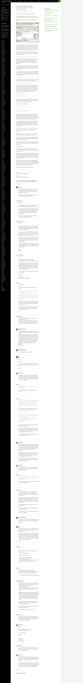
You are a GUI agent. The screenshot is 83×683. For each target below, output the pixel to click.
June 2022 (2, 78)
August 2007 (3, 268)
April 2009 (2, 245)
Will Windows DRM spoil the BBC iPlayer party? (51, 28)
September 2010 (3, 225)
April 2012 (2, 203)
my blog (20, 320)
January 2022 (3, 82)
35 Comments (30, 11)
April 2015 (2, 162)
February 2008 (3, 261)
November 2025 (3, 50)
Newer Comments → (19, 669)
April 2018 (2, 123)
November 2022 (3, 73)
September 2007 (3, 267)
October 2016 (3, 142)
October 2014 (3, 169)
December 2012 (3, 194)
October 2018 (3, 116)
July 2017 (2, 132)
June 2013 (2, 187)
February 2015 (3, 164)
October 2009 (3, 238)
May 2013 (2, 188)
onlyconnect (24, 11)
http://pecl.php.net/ (22, 429)
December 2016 (3, 140)
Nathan (20, 526)
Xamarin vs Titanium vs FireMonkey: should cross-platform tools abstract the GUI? (50, 26)
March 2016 (3, 150)
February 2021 (3, 89)
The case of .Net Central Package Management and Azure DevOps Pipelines (51, 30)
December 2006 (3, 277)
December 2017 (3, 127)
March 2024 (3, 64)
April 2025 (2, 56)
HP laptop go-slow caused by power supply (50, 24)
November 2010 (3, 223)
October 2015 (3, 155)
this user (21, 133)
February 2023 (3, 72)
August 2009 (3, 240)
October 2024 (3, 59)
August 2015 (3, 157)
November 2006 (3, 278)
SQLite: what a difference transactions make (22, 173)
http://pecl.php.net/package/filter (29, 162)
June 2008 (2, 256)
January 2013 (3, 193)
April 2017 (2, 135)
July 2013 (2, 186)
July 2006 (2, 282)
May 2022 (2, 79)
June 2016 (2, 147)
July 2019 (2, 105)
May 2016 (2, 148)
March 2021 (3, 88)
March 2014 (3, 177)
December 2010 (3, 222)
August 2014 (3, 171)
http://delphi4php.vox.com (31, 206)
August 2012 (3, 199)
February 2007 (3, 275)
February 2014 (3, 178)
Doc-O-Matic (22, 73)
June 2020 (2, 96)
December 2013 (3, 180)
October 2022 (3, 74)
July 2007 (2, 269)
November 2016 (3, 141)
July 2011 (2, 214)
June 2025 (2, 55)
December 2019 (3, 101)
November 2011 (3, 209)
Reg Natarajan (21, 372)
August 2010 (3, 226)
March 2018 (3, 124)
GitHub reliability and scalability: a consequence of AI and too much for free (51, 10)
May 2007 (2, 271)
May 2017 (2, 134)
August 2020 (3, 94)
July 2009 (2, 241)
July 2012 (2, 200)
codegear (27, 167)
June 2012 (2, 201)
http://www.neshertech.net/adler (24, 278)
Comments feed (3, 289)
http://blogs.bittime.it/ (22, 632)
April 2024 (2, 63)
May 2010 (2, 230)
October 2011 (3, 210)
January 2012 (3, 207)
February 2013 (3, 192)
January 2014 (3, 179)
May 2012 (2, 202)
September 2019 (3, 104)
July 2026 (2, 43)
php (32, 167)
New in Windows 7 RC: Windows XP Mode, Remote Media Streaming (50, 20)
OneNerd (20, 186)
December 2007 (3, 263)
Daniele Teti (20, 624)
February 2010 (3, 233)
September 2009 (3, 239)
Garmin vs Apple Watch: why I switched (50, 17)
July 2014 (2, 172)
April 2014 (2, 176)
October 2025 (3, 51)
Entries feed (2, 288)
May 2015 (2, 161)
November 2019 (3, 102)
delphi (31, 167)
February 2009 (3, 247)
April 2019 (2, 109)
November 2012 (3, 195)
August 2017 (3, 131)
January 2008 (3, 262)
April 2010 (2, 231)
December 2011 (3, 208)
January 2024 (3, 66)
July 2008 (2, 255)
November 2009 (3, 237)
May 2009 (2, 244)
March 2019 (3, 110)
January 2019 (3, 112)
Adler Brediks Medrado (22, 328)
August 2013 (3, 185)
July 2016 (2, 146)
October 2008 (3, 252)
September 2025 (3, 52)
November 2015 (3, 154)
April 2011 (2, 217)
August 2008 (3, 254)
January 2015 (3, 165)
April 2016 (2, 149)
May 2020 (2, 97)
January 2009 (3, 248)
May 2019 (2, 108)
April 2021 (2, 87)
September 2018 (3, 117)
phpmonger (20, 200)
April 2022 (2, 80)
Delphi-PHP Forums (22, 648)
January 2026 (3, 49)
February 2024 (3, 65)
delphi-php (20, 645)
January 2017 (3, 139)
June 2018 (2, 120)
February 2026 (3, 48)
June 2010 (2, 229)
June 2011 (2, 215)
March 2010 (3, 232)
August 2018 (3, 118)
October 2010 (3, 224)
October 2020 (3, 93)
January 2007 (3, 276)
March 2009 (3, 246)
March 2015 (3, 163)
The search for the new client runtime (21, 176)
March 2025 (3, 57)
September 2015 (3, 156)
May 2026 (2, 44)
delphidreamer (21, 580)
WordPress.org (3, 290)
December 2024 (3, 58)
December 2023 (3, 67)
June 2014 (2, 173)
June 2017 (2, 133)
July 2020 (2, 95)
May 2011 (2, 216)
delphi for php (24, 167)
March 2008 (3, 260)
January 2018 (3, 126)
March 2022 (3, 81)
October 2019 (3, 103)
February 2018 (3, 125)
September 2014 (3, 170)
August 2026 (3, 42)
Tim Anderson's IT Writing (6, 1)
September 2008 (3, 253)
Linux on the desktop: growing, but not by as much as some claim (5, 13)
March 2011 (3, 218)
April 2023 (2, 71)
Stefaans (20, 654)
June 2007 (2, 270)
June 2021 (2, 86)
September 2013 (3, 184)
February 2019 (3, 111)
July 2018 (2, 119)
